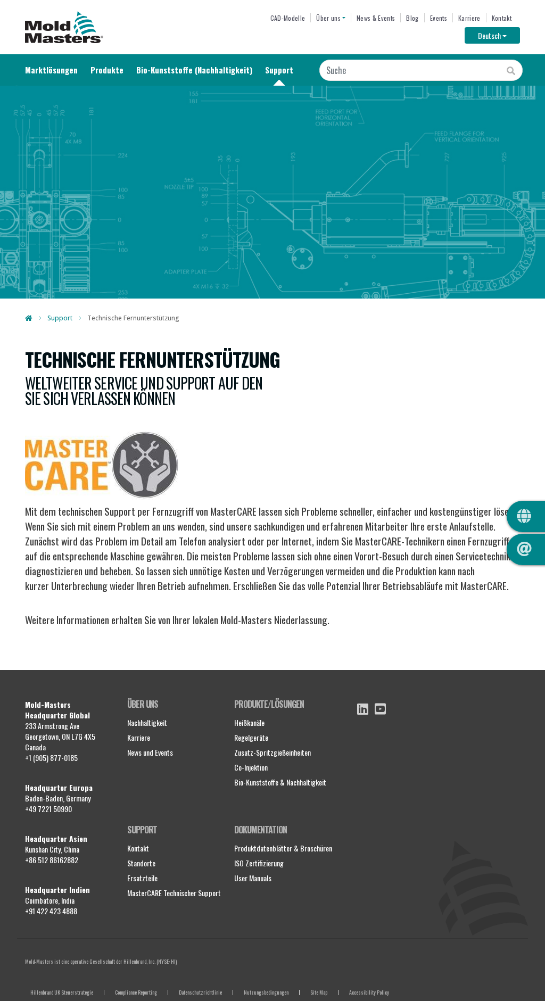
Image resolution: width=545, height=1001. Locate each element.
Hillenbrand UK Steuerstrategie (61, 992)
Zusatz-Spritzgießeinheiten (272, 752)
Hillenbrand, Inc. (139, 961)
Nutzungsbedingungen (266, 992)
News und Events (150, 752)
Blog (412, 18)
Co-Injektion (251, 767)
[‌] (362, 708)
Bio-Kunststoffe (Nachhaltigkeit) (194, 70)
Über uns (328, 18)
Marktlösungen (51, 70)
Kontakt (501, 18)
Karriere (469, 18)
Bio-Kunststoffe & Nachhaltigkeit (280, 782)
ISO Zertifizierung (259, 862)
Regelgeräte (251, 737)
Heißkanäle (249, 722)
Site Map (318, 992)
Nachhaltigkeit (147, 722)
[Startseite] (64, 27)
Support (279, 70)
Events (438, 18)
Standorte (141, 862)
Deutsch (499, 35)
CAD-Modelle (287, 18)
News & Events (376, 18)
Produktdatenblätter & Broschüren (283, 848)
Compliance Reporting (136, 992)
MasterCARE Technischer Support (174, 892)
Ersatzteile (142, 877)
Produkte (106, 70)
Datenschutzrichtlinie (200, 992)
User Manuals (252, 877)
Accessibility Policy (369, 992)
